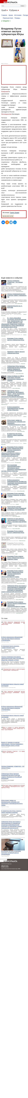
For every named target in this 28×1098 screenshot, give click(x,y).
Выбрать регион (5, 866)
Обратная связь (4, 865)
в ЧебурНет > (6, 21)
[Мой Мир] (15, 222)
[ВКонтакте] (3, 222)
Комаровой (5, 91)
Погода (25, 15)
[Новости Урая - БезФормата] (9, 2)
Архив (11, 15)
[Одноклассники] (7, 222)
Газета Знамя (14, 212)
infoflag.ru (6, 63)
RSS (19, 868)
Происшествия (8, 18)
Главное (4, 15)
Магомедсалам (6, 114)
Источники (17, 15)
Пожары (17, 18)
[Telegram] (11, 222)
